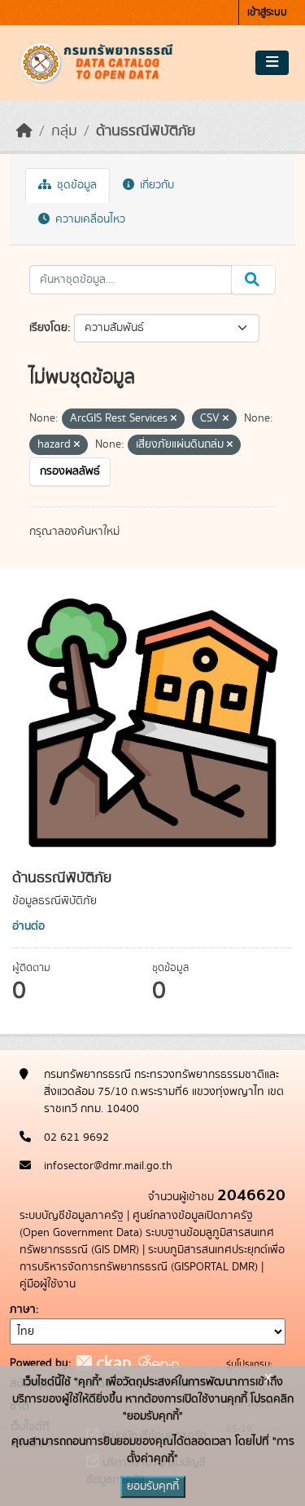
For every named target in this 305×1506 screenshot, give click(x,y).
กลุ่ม (64, 131)
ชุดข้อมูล (75, 185)
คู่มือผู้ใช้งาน (48, 1284)
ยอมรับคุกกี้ (153, 1486)
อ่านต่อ (28, 926)
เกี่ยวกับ (155, 185)
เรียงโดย (48, 328)
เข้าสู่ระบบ (267, 12)
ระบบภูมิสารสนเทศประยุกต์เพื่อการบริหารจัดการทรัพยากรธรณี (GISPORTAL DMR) (152, 1258)
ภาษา (23, 1309)
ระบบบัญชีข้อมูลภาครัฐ (72, 1216)
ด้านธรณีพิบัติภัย (145, 131)
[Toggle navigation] (272, 63)
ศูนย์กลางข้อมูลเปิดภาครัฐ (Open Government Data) (136, 1224)
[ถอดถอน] (173, 419)
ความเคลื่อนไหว (88, 219)
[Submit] (253, 279)
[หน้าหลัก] (24, 131)
